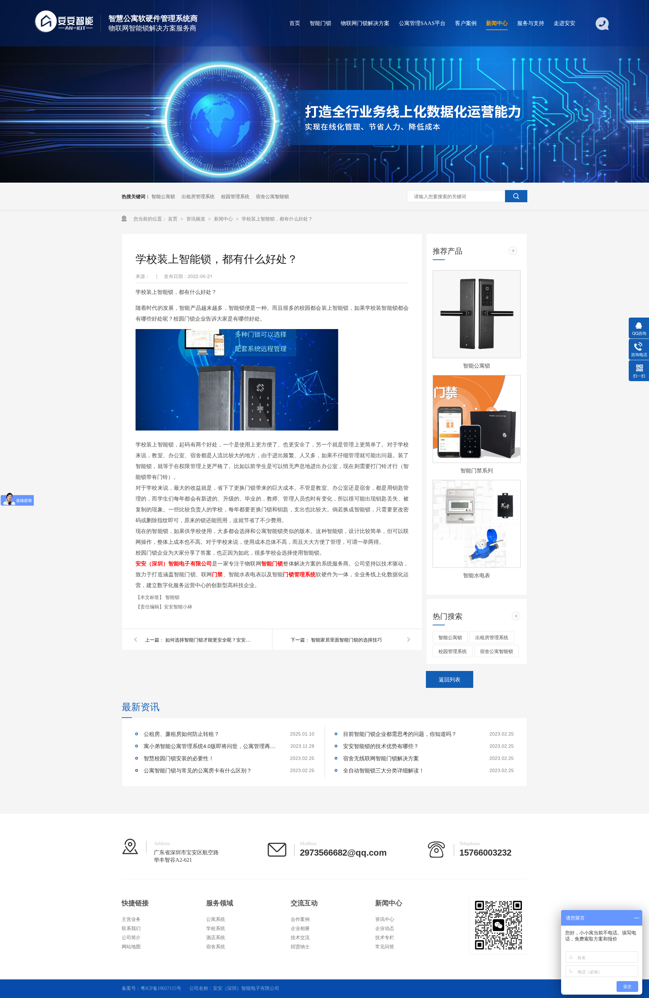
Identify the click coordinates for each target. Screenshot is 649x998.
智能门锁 (320, 23)
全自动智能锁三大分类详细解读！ (383, 770)
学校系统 (215, 928)
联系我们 (131, 928)
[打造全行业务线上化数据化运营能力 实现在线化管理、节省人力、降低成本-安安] (324, 180)
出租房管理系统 (198, 196)
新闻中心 (497, 23)
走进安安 (564, 23)
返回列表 (449, 679)
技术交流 (300, 937)
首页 (294, 23)
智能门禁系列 (476, 470)
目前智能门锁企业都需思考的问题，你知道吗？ (400, 734)
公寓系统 (215, 919)
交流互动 (304, 903)
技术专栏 (384, 937)
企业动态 (384, 928)
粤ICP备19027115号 (161, 988)
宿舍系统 (215, 946)
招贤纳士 (300, 946)
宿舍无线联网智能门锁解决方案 (381, 758)
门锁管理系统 (299, 574)
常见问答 (384, 946)
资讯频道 (196, 218)
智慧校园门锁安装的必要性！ (179, 758)
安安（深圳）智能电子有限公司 (174, 563)
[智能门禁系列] (476, 419)
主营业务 (131, 919)
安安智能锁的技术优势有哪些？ (381, 746)
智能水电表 (476, 575)
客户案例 (466, 23)
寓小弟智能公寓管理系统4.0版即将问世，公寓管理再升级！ (211, 746)
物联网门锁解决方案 (365, 23)
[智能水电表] (476, 523)
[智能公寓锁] (476, 314)
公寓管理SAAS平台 (422, 23)
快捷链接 (135, 903)
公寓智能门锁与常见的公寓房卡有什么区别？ (198, 770)
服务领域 (219, 903)
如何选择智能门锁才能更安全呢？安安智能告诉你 (209, 639)
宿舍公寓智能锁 (272, 196)
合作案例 (300, 919)
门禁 (217, 574)
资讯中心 (384, 919)
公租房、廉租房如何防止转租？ (181, 734)
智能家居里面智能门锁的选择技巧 (346, 639)
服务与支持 (530, 23)
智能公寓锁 (163, 196)
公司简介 (131, 937)
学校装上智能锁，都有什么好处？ (277, 218)
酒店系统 (215, 937)
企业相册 (300, 928)
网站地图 (131, 946)
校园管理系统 (235, 196)
